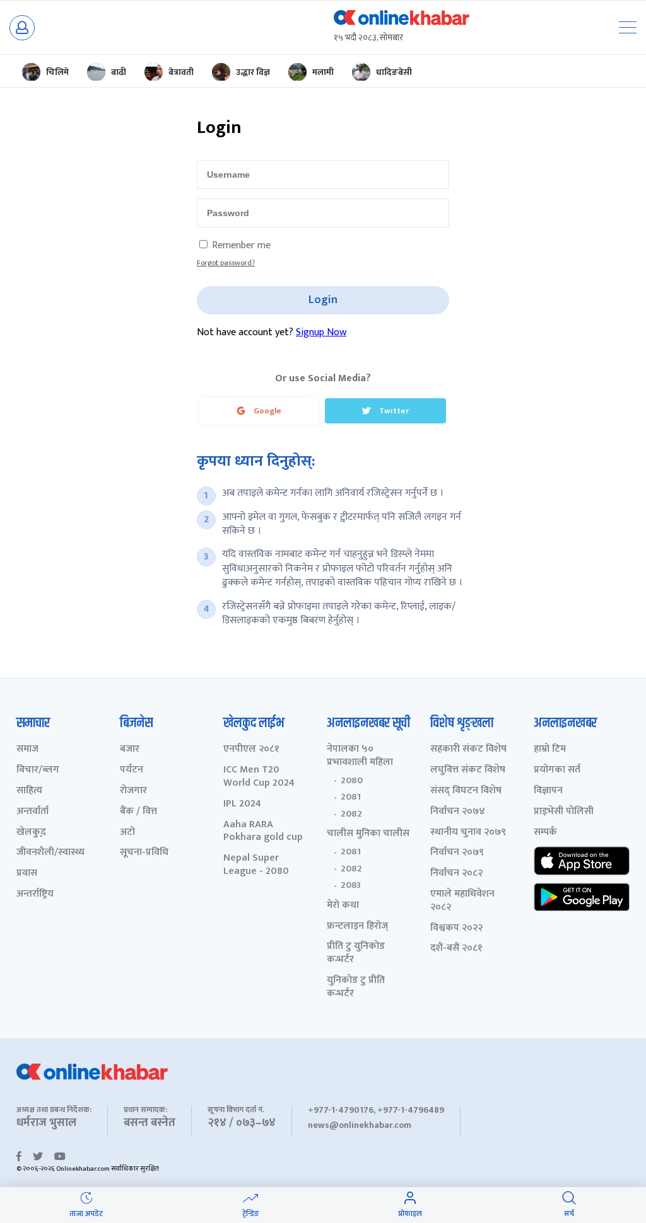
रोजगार (133, 791)
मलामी (323, 72)
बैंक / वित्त (138, 811)
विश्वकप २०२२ (456, 928)
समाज (27, 749)
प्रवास (26, 873)
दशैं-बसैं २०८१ (456, 948)
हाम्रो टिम (550, 749)
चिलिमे (57, 72)
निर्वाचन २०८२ (456, 873)
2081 (351, 797)
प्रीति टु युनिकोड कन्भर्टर (356, 953)
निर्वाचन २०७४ (457, 811)
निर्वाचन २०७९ (457, 852)
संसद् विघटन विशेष (466, 791)
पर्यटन (131, 770)
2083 (351, 885)
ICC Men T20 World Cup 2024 (259, 777)
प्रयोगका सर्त (557, 770)
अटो (127, 832)
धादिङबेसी (394, 72)
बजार (129, 749)
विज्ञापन (548, 791)
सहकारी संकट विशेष (468, 749)
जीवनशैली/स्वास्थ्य (50, 852)
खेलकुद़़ (31, 832)
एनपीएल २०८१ (251, 749)
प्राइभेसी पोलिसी (564, 811)
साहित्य (29, 791)
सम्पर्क (545, 832)
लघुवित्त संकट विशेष (467, 770)
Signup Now (321, 332)
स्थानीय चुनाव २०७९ (468, 832)
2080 (352, 780)
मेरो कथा (343, 905)
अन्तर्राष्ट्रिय (35, 894)
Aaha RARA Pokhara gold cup (263, 831)
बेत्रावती (181, 72)
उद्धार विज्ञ (253, 72)
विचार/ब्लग (37, 770)
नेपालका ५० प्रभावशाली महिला (360, 756)
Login (323, 299)
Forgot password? (226, 262)
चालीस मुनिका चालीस (368, 834)
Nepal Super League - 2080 (256, 865)
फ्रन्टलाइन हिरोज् (357, 926)
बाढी (118, 72)
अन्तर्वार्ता (32, 811)
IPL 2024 (242, 804)
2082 (351, 814)
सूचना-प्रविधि (144, 852)
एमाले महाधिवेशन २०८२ (462, 901)
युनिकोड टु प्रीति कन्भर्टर (356, 987)
